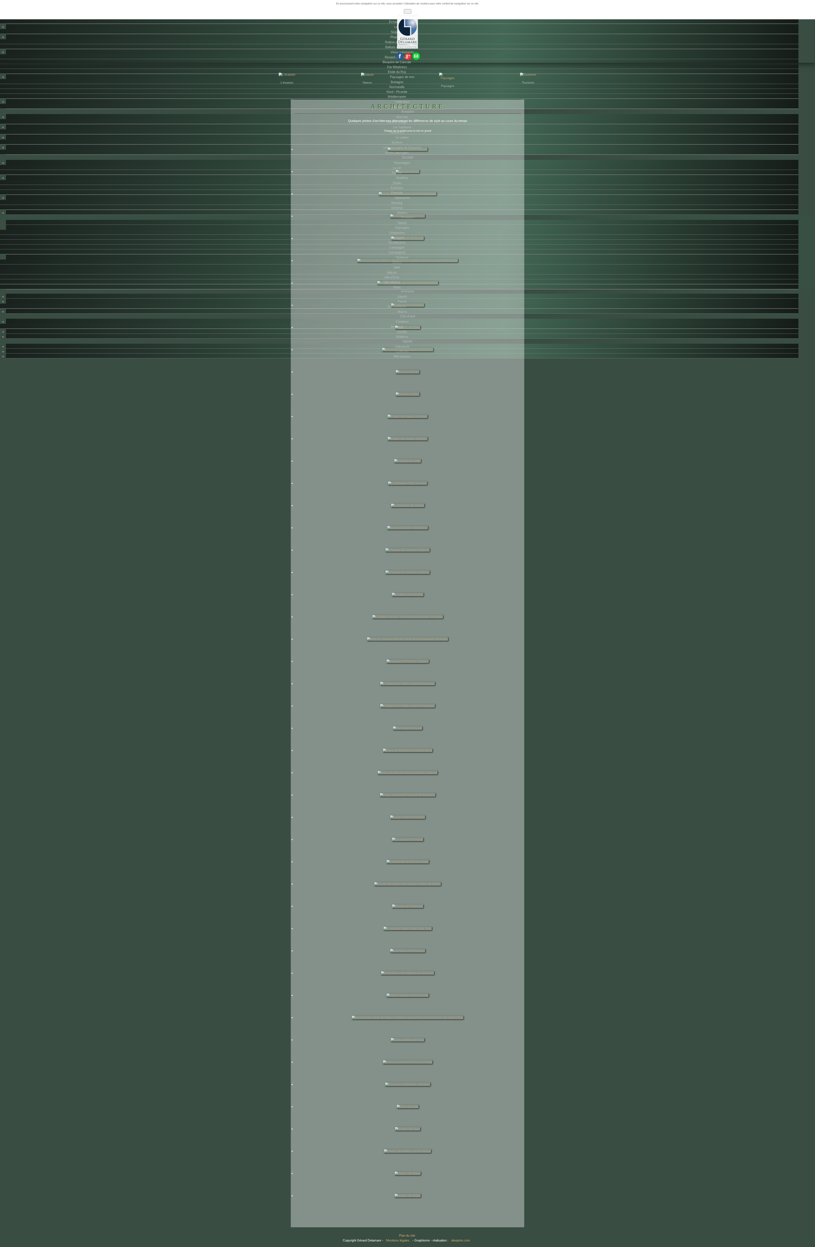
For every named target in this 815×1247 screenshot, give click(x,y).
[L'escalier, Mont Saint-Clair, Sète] (407, 936)
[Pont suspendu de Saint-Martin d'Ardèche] (407, 291)
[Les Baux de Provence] (407, 959)
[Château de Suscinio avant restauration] (407, 202)
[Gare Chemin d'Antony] (407, 825)
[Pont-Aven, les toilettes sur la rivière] (407, 981)
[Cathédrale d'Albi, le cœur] (407, 491)
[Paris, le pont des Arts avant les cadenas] (407, 781)
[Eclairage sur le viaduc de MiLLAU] (407, 358)
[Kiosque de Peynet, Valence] (407, 669)
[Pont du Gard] (408, 1115)
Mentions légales (398, 1240)
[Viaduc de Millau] (407, 1181)
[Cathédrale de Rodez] (407, 246)
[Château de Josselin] (407, 602)
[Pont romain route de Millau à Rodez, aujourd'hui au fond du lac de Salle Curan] (407, 1025)
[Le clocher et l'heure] (407, 847)
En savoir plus (407, 15)
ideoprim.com (460, 1240)
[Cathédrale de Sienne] (407, 313)
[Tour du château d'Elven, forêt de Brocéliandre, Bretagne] (407, 647)
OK (408, 11)
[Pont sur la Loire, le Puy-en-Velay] (407, 1070)
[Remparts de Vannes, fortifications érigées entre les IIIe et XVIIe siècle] (407, 268)
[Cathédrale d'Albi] (407, 469)
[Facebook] (400, 59)
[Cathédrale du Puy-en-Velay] (407, 870)
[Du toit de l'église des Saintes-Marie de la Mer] (407, 892)
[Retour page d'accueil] (407, 47)
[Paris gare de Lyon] (407, 736)
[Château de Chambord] (407, 224)
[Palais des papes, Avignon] (407, 157)
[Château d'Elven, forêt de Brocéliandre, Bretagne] (407, 625)
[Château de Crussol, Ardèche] (407, 558)
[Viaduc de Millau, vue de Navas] (407, 1159)
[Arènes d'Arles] (407, 179)
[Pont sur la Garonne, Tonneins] (407, 1092)
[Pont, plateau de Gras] (407, 1048)
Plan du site (407, 1235)
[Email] (416, 59)
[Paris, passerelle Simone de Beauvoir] (407, 803)
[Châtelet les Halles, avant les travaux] (407, 691)
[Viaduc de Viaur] (407, 335)
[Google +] (408, 59)
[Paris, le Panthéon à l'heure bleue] (407, 758)
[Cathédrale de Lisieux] (407, 513)
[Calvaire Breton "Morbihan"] (407, 536)
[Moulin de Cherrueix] (407, 914)
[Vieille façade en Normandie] (407, 1003)
